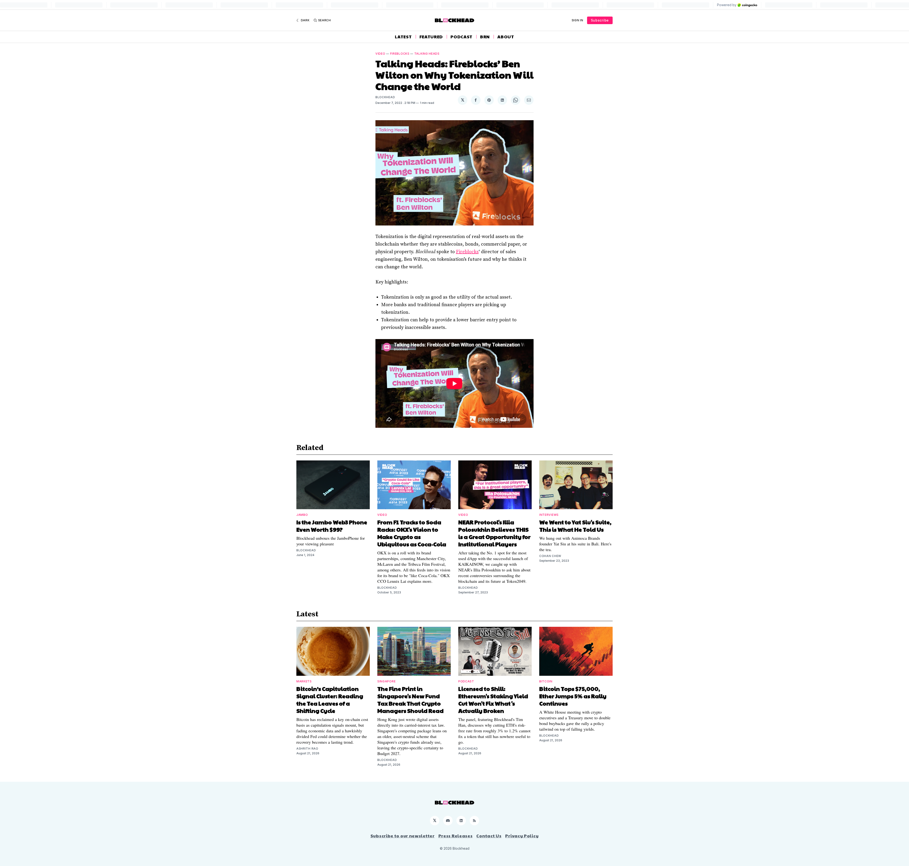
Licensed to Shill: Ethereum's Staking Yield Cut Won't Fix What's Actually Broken (493, 700)
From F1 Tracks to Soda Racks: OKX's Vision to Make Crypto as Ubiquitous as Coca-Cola (411, 533)
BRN (485, 37)
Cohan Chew (550, 556)
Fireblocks (400, 53)
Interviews (549, 515)
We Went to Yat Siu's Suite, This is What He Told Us (575, 525)
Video (380, 53)
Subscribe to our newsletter (402, 836)
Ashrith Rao (307, 748)
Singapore (386, 681)
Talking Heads (427, 53)
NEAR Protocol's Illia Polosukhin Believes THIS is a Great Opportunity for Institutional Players (494, 533)
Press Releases (455, 836)
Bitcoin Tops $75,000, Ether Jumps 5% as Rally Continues (572, 696)
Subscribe (600, 20)
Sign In (577, 20)
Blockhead (385, 97)
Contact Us (488, 836)
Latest (403, 37)
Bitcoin (546, 681)
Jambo (302, 515)
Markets (304, 681)
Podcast (461, 37)
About (505, 37)
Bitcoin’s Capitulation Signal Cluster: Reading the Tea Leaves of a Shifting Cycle (329, 700)
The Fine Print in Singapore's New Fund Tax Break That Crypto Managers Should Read (410, 700)
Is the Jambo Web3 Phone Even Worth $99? (331, 525)
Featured (431, 37)
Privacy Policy (522, 836)
